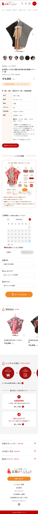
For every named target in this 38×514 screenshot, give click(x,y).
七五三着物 (8, 10)
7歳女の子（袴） (22, 10)
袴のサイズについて (10, 145)
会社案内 (19, 487)
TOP (3, 10)
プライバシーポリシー (19, 501)
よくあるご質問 (19, 484)
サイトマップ (19, 491)
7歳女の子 (14, 10)
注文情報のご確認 (19, 494)
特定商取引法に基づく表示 (19, 497)
